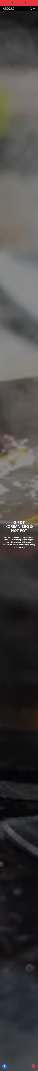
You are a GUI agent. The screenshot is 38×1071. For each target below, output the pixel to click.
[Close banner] (35, 3)
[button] (33, 1066)
